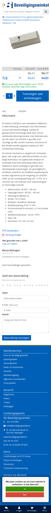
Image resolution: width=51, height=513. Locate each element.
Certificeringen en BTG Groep (17, 456)
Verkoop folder (13, 234)
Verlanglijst (8, 406)
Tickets (7, 402)
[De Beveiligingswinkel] (25, 5)
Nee (25, 494)
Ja (25, 489)
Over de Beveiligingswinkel (16, 355)
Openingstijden (10, 359)
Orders (7, 398)
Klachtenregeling (11, 375)
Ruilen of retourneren (13, 367)
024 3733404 (12, 421)
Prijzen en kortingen (13, 460)
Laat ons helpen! (9, 243)
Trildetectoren (8, 20)
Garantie (7, 371)
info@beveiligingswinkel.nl (18, 425)
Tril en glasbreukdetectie (31, 17)
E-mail (10, 304)
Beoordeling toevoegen (16, 337)
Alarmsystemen (12, 17)
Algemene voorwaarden (15, 379)
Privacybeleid (9, 383)
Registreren (9, 394)
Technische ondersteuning (16, 468)
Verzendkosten (10, 363)
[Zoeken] (46, 11)
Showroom (9, 464)
